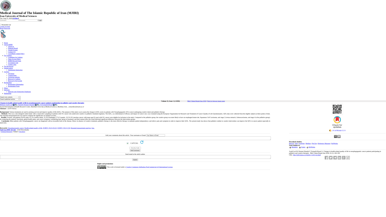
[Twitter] (331, 157)
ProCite (314, 143)
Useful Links (12, 64)
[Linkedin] (339, 157)
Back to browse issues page (216, 101)
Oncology (22, 132)
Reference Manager (324, 143)
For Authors (8, 55)
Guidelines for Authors (15, 57)
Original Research (6, 132)
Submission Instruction (15, 70)
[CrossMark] (337, 129)
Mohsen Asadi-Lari (6, 105)
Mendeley (295, 147)
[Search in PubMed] (16, 105)
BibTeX (291, 143)
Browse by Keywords (15, 81)
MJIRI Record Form (14, 61)
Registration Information (16, 84)
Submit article (8, 68)
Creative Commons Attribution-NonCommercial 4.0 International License (149, 167)
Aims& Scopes (13, 50)
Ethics (6, 88)
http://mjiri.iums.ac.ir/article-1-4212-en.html (307, 155)
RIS (296, 143)
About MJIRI (8, 45)
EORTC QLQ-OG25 (50, 128)
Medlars (308, 143)
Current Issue (12, 75)
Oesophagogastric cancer (16, 128)
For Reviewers (8, 66)
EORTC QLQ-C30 (63, 128)
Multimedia (7, 93)
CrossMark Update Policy (16, 54)
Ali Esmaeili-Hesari (46, 105)
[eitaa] (348, 157)
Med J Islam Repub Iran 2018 (196, 101)
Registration (8, 82)
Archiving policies (14, 77)
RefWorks (334, 143)
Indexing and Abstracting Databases (19, 92)
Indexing (7, 90)
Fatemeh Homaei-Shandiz (26, 105)
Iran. (93, 128)
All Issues (11, 73)
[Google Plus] (343, 157)
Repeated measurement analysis (81, 128)
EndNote (302, 143)
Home (6, 43)
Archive (6, 72)
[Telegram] (335, 157)
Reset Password (5, 28)
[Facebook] (326, 157)
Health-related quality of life (33, 128)
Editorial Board (13, 48)
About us (11, 46)
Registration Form (14, 86)
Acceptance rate (13, 63)
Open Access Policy (14, 59)
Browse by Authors (14, 79)
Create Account (5, 26)
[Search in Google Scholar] (14, 105)
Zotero (303, 147)
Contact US (11, 52)
